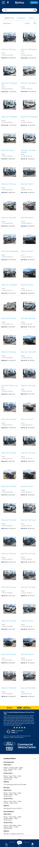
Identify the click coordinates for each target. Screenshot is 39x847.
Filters (27, 23)
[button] (34, 23)
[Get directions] (8, 2)
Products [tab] (9, 18)
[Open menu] (3, 2)
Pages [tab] (31, 18)
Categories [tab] (21, 18)
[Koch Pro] (19, 2)
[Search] (35, 10)
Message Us (34, 2)
